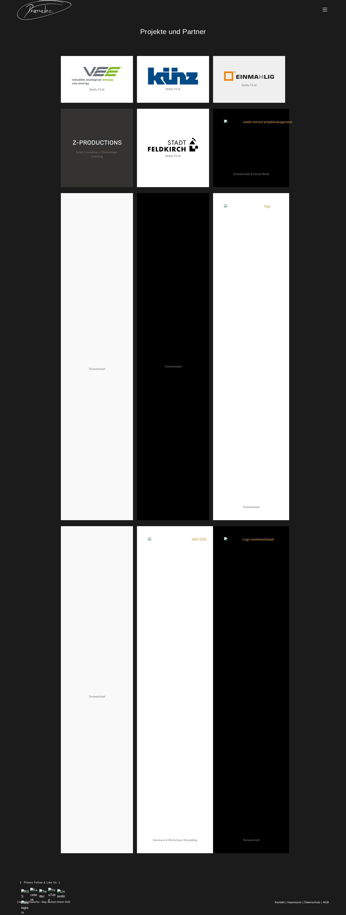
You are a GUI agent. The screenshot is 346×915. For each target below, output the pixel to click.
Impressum (294, 902)
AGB (326, 902)
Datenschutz (312, 902)
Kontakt (280, 902)
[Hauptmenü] (325, 10)
